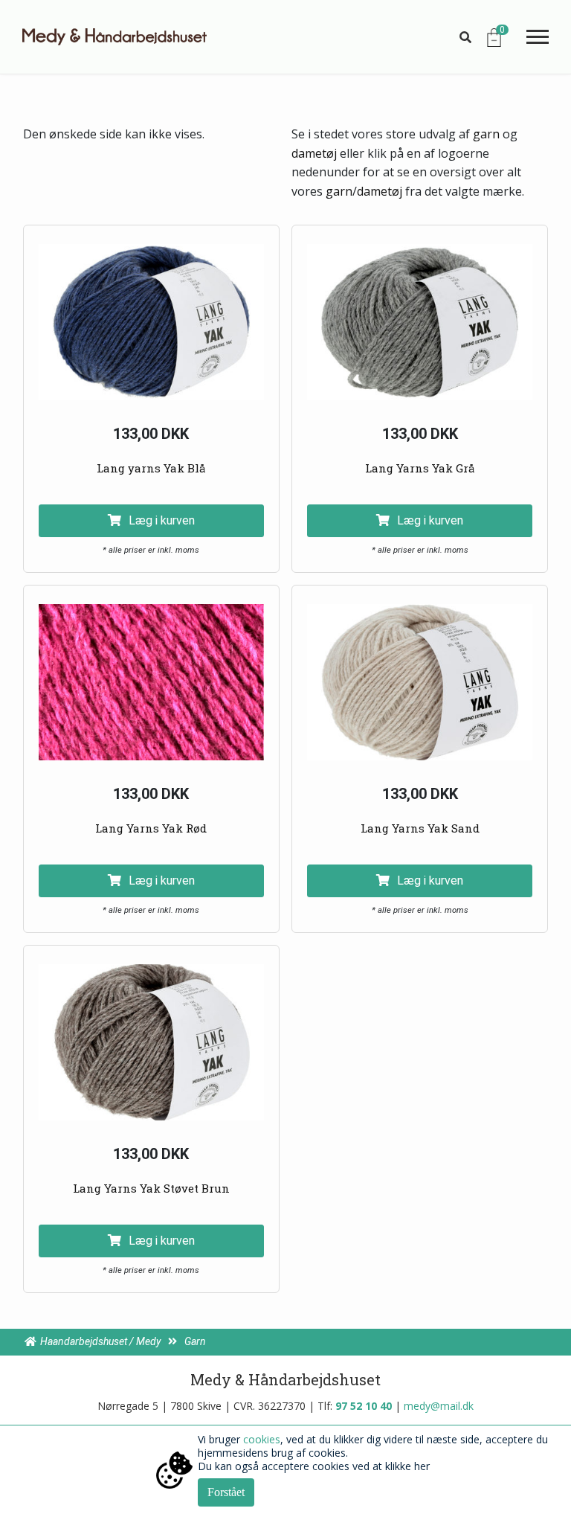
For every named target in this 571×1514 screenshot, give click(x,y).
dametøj (314, 153)
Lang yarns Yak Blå (151, 468)
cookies (261, 1439)
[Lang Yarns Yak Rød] (151, 682)
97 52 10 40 (363, 1406)
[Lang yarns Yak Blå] (151, 322)
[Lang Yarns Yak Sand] (419, 682)
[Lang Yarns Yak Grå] (419, 322)
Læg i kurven (162, 520)
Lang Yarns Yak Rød (151, 828)
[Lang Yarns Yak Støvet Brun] (151, 1042)
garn (486, 134)
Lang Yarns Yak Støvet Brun (151, 1188)
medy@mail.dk (439, 1406)
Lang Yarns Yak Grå (420, 468)
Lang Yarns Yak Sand (420, 828)
